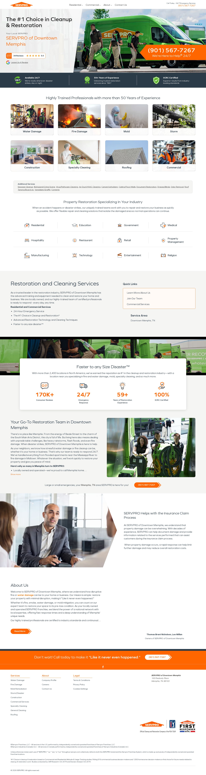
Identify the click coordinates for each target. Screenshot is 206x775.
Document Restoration (146, 187)
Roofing (14, 714)
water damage (25, 595)
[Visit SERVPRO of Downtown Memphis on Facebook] (103, 667)
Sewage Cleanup (25, 187)
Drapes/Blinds (163, 187)
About (106, 5)
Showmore (16, 474)
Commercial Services (138, 304)
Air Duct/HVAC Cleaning (89, 187)
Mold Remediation (19, 689)
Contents (55, 190)
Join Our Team (134, 298)
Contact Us (121, 4)
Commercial (92, 5)
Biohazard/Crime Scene (44, 187)
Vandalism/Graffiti (42, 190)
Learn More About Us (138, 292)
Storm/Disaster (17, 693)
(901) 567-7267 (186, 5)
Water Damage (17, 680)
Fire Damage (16, 684)
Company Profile (49, 680)
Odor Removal (177, 187)
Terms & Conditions (81, 680)
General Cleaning (18, 710)
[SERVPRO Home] (22, 4)
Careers (45, 684)
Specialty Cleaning (19, 706)
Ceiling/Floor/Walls (127, 187)
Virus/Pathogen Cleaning (67, 187)
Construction (16, 697)
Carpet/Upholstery (109, 187)
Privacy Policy (79, 684)
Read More (19, 631)
